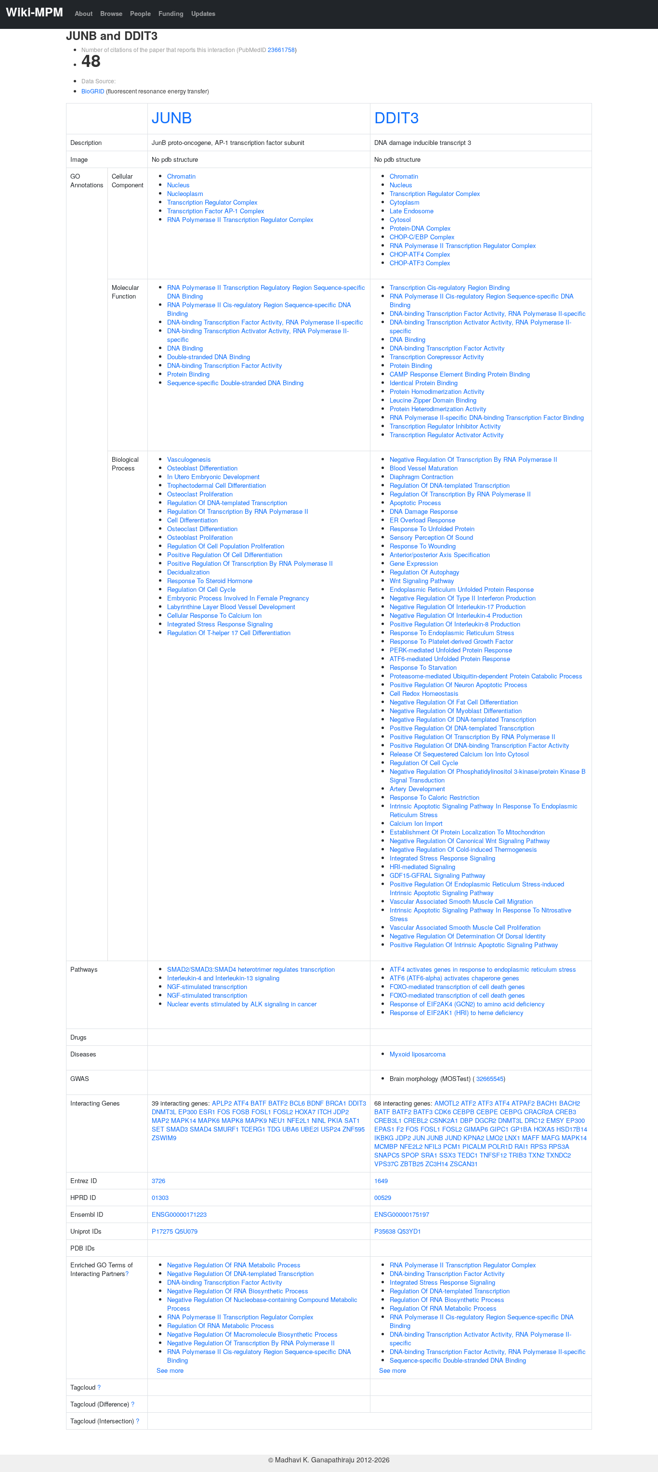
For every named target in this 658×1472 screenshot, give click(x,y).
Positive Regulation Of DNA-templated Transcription (462, 727)
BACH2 (569, 1102)
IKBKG (384, 1137)
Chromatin (181, 176)
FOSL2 (283, 1111)
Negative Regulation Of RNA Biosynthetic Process (237, 1290)
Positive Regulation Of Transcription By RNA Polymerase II (250, 563)
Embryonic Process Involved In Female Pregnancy (238, 597)
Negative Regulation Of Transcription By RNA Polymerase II (473, 459)
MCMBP (386, 1146)
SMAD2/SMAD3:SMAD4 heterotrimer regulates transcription (251, 969)
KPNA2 (473, 1137)
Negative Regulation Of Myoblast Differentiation (456, 710)
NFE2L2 (411, 1146)
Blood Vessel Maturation (424, 467)
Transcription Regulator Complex (212, 202)
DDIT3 (396, 116)
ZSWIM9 (164, 1137)
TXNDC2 (558, 1154)
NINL (319, 1120)
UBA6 (290, 1128)
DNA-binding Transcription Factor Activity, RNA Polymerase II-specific (265, 321)
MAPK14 (183, 1120)
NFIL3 (432, 1146)
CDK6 (442, 1111)
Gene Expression (414, 563)
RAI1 (521, 1146)
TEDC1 (468, 1154)
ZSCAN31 (464, 1163)
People (140, 13)
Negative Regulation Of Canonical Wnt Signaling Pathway (470, 840)
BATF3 (423, 1111)
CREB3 (565, 1111)
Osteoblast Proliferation (200, 537)
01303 (160, 1197)
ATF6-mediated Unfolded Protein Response (450, 658)
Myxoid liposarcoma (418, 1053)
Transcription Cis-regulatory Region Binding (450, 287)
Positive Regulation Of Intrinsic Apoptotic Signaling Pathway (474, 944)
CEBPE (487, 1111)
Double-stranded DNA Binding (208, 356)
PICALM (474, 1146)
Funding (171, 13)
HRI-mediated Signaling (422, 866)
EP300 (187, 1111)
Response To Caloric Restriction (434, 797)
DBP (466, 1120)
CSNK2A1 (444, 1120)
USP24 (331, 1128)
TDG (273, 1128)
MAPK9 (256, 1120)
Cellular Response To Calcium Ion (214, 615)
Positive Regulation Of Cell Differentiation (224, 554)
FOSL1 (261, 1111)
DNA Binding (185, 347)
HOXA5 (544, 1128)
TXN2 (536, 1154)
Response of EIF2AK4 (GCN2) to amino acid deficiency (467, 1003)
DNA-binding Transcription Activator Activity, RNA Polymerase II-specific (258, 335)
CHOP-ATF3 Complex (420, 262)
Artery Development (417, 788)
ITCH (324, 1111)
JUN (419, 1137)
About (83, 13)
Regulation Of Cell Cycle (201, 589)
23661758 (281, 49)
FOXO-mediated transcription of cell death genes (457, 986)
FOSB (241, 1111)
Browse (111, 13)
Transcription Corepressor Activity (437, 356)
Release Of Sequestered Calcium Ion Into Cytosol (459, 753)
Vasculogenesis (189, 459)
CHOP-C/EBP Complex (422, 236)
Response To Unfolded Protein (432, 528)
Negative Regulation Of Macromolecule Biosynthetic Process (252, 1334)
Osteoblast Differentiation (202, 467)
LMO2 (494, 1137)
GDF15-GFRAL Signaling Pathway (438, 875)
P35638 (384, 1231)
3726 (158, 1180)
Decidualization (188, 571)
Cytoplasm (405, 202)
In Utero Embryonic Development (213, 476)
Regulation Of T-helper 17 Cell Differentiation (228, 632)
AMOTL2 (446, 1102)
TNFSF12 (493, 1154)
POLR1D (500, 1146)
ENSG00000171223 (179, 1214)
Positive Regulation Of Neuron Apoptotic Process (458, 684)
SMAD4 (200, 1128)
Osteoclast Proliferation (200, 493)
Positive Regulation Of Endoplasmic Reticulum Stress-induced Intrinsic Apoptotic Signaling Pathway (477, 888)
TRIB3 (517, 1154)
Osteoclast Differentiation (202, 528)
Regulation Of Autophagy (425, 571)
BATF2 (278, 1102)
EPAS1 (384, 1128)
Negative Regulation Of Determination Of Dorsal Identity (468, 935)
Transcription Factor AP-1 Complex (215, 210)
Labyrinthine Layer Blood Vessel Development (231, 606)
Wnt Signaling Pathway (422, 580)
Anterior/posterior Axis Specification (440, 554)
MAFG (550, 1137)
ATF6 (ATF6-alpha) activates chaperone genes (454, 977)
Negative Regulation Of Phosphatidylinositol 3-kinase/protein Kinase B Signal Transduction (488, 775)
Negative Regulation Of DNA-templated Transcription (463, 719)
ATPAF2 (523, 1102)
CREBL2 (416, 1120)
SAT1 (352, 1120)
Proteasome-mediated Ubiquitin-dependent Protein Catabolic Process (486, 675)
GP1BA (521, 1128)
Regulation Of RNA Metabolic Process (220, 1325)
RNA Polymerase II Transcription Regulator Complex (240, 219)
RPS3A (559, 1146)
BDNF (315, 1102)
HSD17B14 (571, 1128)
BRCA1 (336, 1102)
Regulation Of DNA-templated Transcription (227, 502)
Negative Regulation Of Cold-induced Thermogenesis (463, 849)
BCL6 (297, 1102)
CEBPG (511, 1111)
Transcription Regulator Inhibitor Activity (445, 425)
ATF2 (468, 1102)
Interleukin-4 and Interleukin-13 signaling (223, 977)
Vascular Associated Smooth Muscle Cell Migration (461, 901)
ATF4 (241, 1102)
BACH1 (547, 1102)
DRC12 (534, 1120)
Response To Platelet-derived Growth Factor (451, 641)
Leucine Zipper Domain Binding (433, 399)
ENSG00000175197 (401, 1214)
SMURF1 (226, 1128)
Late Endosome (412, 210)
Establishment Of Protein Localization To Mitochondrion (467, 831)
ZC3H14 (436, 1163)
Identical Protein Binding (424, 382)
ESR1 (207, 1111)
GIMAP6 (476, 1128)
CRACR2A (538, 1111)
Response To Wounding (423, 545)
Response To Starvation (423, 667)
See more (170, 1370)
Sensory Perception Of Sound (431, 537)
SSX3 (447, 1154)
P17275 (162, 1231)
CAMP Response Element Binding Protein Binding (460, 373)
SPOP (410, 1154)
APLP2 (222, 1102)
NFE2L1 (298, 1120)
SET (158, 1128)
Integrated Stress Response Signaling (220, 623)
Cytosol (400, 219)
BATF (258, 1102)
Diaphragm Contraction (421, 476)
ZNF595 (353, 1128)
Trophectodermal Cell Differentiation (216, 485)
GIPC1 (499, 1128)
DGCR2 (485, 1120)
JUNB (172, 116)
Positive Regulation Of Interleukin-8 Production (455, 623)
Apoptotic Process (415, 502)
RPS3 (538, 1146)
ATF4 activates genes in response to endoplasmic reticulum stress (483, 969)
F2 (400, 1128)
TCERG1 (253, 1128)
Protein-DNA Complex (420, 228)
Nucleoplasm (185, 193)
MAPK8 (232, 1120)
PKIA (335, 1120)
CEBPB (463, 1111)
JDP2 (341, 1111)
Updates (203, 13)
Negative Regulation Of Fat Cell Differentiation (454, 701)
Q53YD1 (409, 1231)
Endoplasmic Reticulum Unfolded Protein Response (462, 589)
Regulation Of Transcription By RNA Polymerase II (237, 511)
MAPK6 (209, 1120)
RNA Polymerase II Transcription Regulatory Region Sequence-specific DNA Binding (266, 291)
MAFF (531, 1137)
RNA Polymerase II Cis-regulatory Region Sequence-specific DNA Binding (259, 309)
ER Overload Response (422, 519)
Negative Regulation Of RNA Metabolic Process (234, 1264)
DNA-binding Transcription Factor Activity (224, 365)
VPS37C (386, 1163)
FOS (223, 1111)
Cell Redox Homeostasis (424, 693)
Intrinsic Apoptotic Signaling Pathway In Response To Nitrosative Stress (480, 914)
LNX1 (512, 1137)
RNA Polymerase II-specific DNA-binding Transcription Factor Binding (487, 417)
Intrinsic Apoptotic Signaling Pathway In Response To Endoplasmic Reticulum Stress (484, 810)
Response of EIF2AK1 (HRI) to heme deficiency (457, 1012)
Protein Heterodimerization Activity (438, 408)
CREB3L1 (388, 1120)
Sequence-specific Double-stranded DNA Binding (235, 382)
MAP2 (160, 1120)
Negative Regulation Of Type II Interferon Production (463, 597)
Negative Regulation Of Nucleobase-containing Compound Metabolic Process (262, 1304)
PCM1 (452, 1146)
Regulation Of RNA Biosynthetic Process (447, 1299)
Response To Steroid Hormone (209, 580)
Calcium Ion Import (416, 823)
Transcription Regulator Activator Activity (447, 434)
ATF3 (485, 1102)
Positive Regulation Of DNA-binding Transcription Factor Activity (479, 745)
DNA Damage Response (424, 511)
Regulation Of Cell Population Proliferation (225, 545)
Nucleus (178, 184)
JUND (453, 1137)
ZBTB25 (411, 1163)
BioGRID (93, 91)
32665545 (489, 1078)
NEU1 (277, 1120)
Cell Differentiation (192, 519)
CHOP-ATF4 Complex (420, 254)
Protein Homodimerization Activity (437, 391)
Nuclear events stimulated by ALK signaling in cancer (241, 1003)
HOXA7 (305, 1111)
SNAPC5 (386, 1154)
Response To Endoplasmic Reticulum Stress (452, 632)
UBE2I (310, 1128)
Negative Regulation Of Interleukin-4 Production (456, 615)
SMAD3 (177, 1128)
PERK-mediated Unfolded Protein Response (451, 649)
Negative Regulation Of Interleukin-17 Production (458, 606)
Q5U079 (186, 1231)
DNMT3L (164, 1111)
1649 (381, 1180)
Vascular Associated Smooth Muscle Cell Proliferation (465, 927)
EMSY (555, 1120)
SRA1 (429, 1154)
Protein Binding (188, 373)
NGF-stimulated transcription (207, 986)
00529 (382, 1197)
